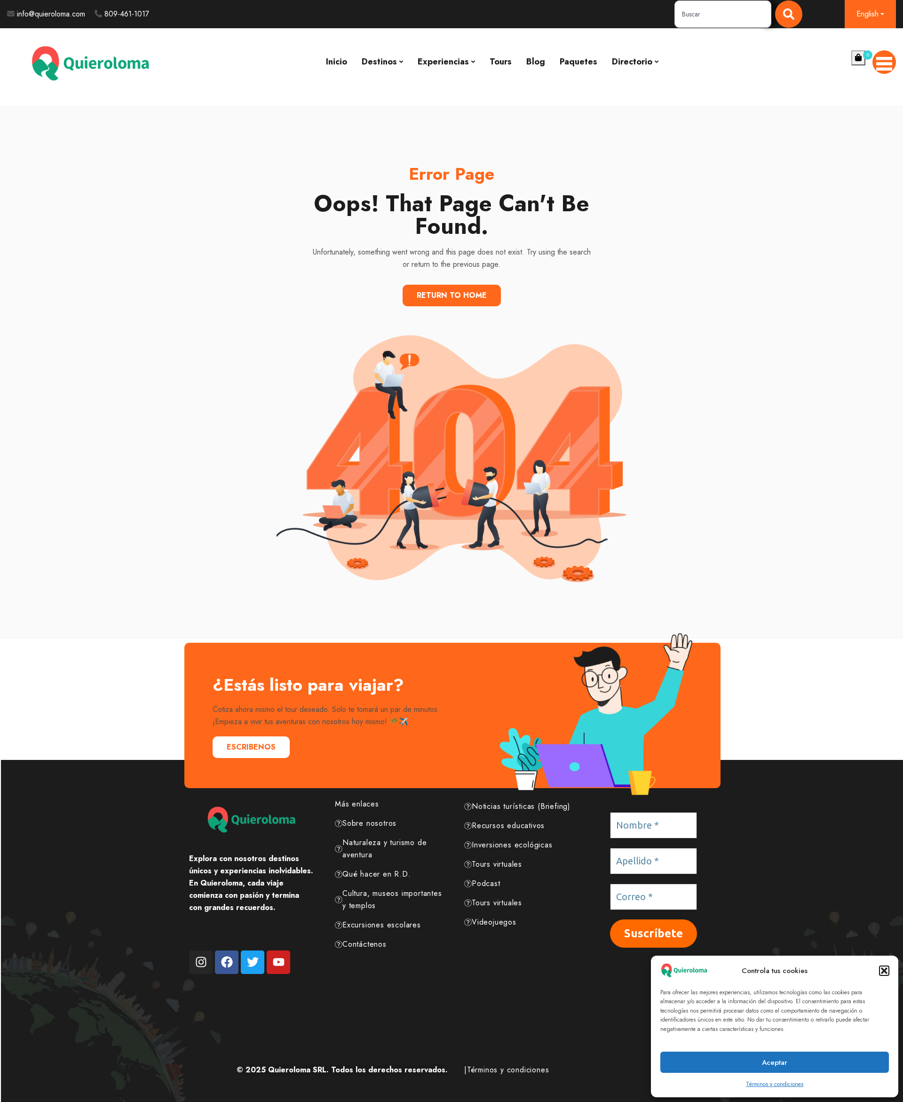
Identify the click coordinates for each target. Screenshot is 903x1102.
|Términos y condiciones (506, 1069)
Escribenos (251, 747)
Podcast (486, 883)
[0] (858, 57)
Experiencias (443, 62)
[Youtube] (278, 962)
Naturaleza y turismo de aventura (384, 848)
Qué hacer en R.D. (376, 874)
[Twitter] (252, 962)
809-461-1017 (126, 13)
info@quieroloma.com (51, 13)
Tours (501, 62)
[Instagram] (201, 962)
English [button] (867, 13)
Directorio (632, 62)
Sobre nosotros (369, 823)
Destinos (379, 62)
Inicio (336, 62)
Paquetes (578, 62)
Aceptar (774, 1062)
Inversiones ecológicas (512, 844)
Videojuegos (494, 922)
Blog (535, 62)
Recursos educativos (508, 825)
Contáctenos (364, 944)
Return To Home (452, 295)
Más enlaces (357, 804)
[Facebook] (226, 962)
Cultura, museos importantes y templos (392, 899)
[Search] (788, 14)
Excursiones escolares (381, 924)
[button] (884, 970)
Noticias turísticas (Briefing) (521, 806)
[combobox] (722, 14)
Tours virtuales (497, 864)
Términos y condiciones (774, 1084)
